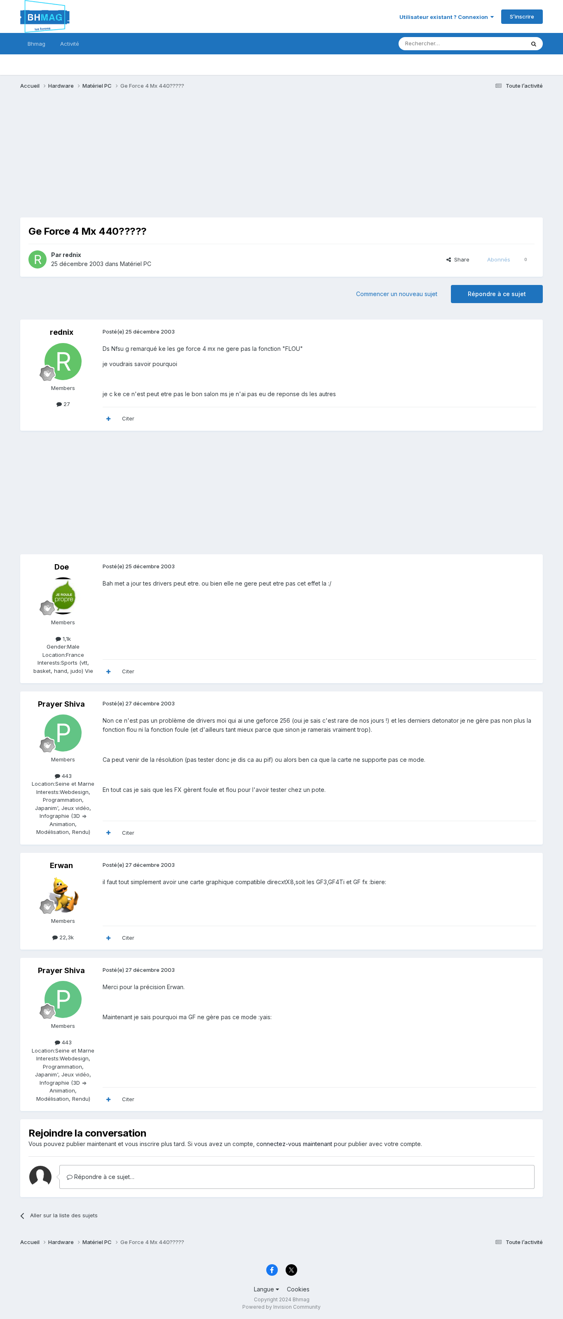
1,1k (66, 638)
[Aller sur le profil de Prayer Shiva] (63, 733)
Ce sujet (503, 43)
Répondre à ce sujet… (103, 1176)
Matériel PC (135, 263)
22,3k (66, 937)
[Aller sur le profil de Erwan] (63, 894)
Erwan (61, 865)
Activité (69, 43)
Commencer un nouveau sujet (396, 293)
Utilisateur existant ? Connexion (444, 17)
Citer (128, 418)
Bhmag (36, 43)
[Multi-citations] (108, 419)
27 (66, 404)
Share (460, 259)
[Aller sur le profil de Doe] (63, 595)
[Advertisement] (170, 159)
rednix (72, 254)
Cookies (298, 1289)
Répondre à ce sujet (497, 293)
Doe (61, 567)
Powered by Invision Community (281, 1307)
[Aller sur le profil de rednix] (37, 259)
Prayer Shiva (61, 704)
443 (66, 776)
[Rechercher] (534, 43)
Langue (265, 1289)
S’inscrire (522, 16)
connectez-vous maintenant (294, 1143)
